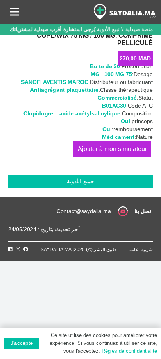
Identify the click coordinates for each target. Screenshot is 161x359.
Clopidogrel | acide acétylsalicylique (71, 113)
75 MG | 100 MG (111, 74)
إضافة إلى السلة (112, 149)
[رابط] (125, 12)
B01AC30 (114, 105)
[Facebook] (25, 249)
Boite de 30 (105, 66)
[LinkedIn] (10, 249)
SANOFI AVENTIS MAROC (54, 82)
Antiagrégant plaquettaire (64, 90)
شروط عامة (141, 249)
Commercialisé (117, 98)
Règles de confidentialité (129, 351)
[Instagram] (18, 249)
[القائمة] (14, 12)
